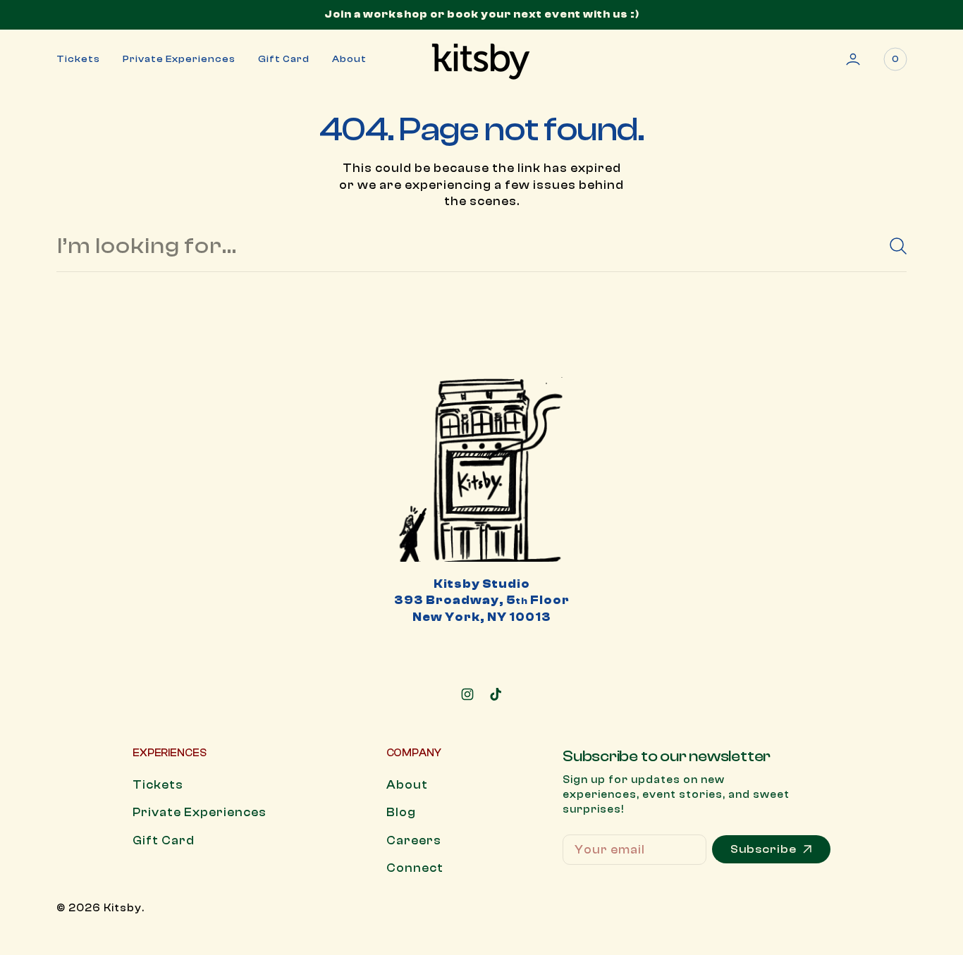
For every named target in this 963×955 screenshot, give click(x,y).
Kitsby (123, 908)
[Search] (892, 246)
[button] (853, 59)
